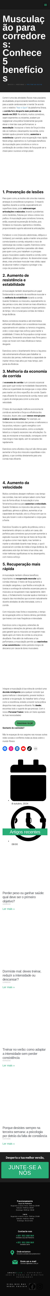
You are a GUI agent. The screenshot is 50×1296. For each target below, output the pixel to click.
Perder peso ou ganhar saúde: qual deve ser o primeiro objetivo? (23, 897)
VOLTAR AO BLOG (25, 84)
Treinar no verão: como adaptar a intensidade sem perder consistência (24, 1053)
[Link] (35, 748)
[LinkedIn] (17, 748)
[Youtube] (23, 748)
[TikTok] (29, 748)
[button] (45, 5)
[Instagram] (11, 748)
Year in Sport (22, 107)
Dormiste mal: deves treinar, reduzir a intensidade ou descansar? (22, 975)
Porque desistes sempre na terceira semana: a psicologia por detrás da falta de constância (25, 1132)
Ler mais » (9, 908)
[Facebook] (5, 748)
